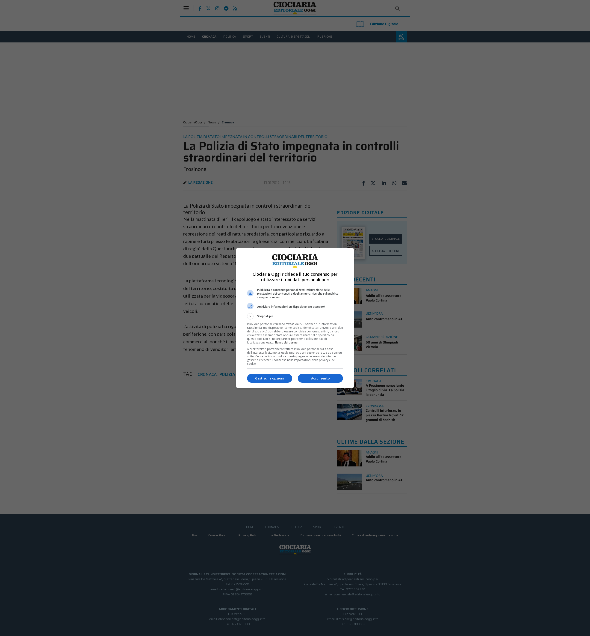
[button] (295, 316)
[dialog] (295, 318)
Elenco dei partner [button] (287, 342)
